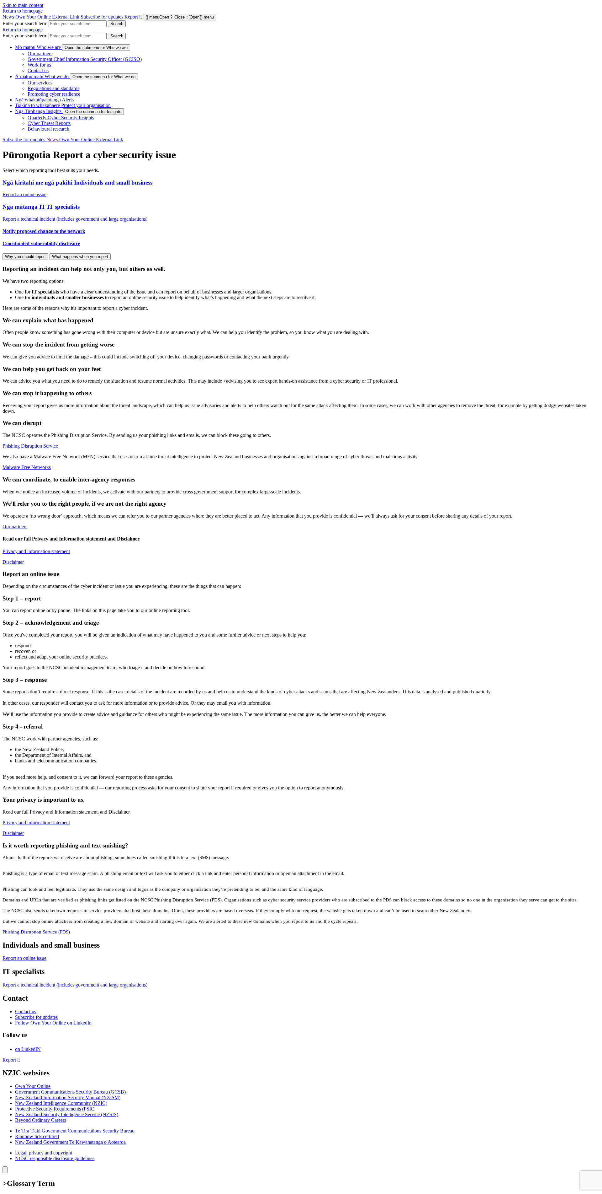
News (9, 16)
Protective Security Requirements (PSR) (54, 1108)
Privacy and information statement (36, 551)
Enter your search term (25, 23)
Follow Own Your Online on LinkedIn (53, 1022)
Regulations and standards (53, 88)
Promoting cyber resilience (54, 94)
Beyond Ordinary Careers (40, 1120)
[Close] (5, 1169)
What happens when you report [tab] (80, 256)
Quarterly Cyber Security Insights (61, 117)
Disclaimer (13, 562)
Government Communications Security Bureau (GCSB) (70, 1091)
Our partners (40, 53)
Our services (40, 82)
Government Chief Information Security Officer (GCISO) (85, 59)
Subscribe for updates (102, 16)
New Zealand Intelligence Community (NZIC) (61, 1103)
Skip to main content (23, 5)
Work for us (39, 64)
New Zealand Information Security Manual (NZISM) (67, 1097)
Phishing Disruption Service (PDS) (37, 931)
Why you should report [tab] (25, 256)
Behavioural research (48, 129)
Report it (11, 1059)
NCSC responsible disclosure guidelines (54, 1158)
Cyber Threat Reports (49, 123)
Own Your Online (47, 16)
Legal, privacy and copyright (43, 1152)
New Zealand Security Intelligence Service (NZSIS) (66, 1114)
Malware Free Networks (27, 467)
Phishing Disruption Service (30, 446)
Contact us (38, 70)
